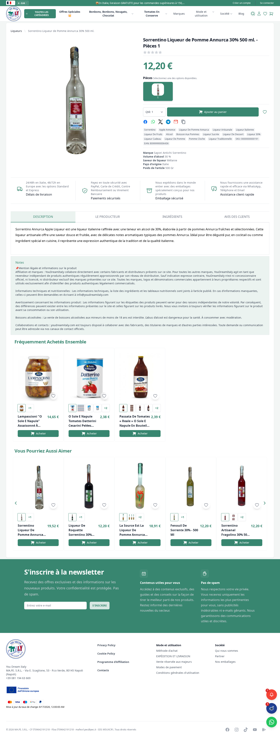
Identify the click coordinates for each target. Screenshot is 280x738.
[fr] (10, 3)
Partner (220, 656)
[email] (176, 122)
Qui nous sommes (226, 650)
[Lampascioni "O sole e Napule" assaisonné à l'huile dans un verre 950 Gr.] (38, 377)
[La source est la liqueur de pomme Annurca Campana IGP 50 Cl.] (139, 486)
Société (224, 13)
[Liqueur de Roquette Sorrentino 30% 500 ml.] (89, 486)
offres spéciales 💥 (69, 13)
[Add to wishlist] (53, 396)
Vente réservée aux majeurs (174, 661)
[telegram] (168, 122)
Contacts (103, 670)
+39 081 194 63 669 (18, 678)
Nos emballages (225, 661)
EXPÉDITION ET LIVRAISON (173, 656)
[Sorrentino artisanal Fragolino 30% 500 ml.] (241, 486)
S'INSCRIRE (99, 605)
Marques (179, 13)
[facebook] (145, 122)
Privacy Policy (106, 645)
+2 (105, 408)
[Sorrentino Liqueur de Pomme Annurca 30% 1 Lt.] (38, 486)
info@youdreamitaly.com (92, 294)
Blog (241, 13)
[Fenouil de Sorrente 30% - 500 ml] (190, 486)
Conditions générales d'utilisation (177, 673)
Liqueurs (16, 31)
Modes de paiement (169, 667)
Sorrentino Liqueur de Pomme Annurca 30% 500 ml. (61, 31)
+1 (29, 408)
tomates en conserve (151, 13)
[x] (160, 122)
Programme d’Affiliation (113, 662)
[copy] (183, 122)
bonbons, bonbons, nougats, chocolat (108, 13)
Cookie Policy (106, 653)
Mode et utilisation (201, 13)
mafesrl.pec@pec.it (86, 729)
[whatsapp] (153, 122)
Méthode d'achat (167, 650)
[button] (17, 504)
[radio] (158, 91)
